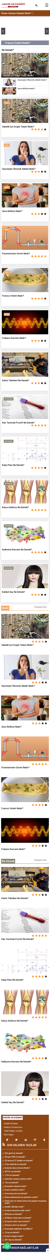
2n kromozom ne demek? (16, 1193)
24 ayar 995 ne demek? (15, 1157)
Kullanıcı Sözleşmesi (13, 1127)
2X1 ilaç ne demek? (13, 1240)
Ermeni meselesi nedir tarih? (17, 1210)
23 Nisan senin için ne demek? (18, 1218)
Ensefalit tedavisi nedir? (16, 1186)
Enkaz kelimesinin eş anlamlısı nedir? (21, 1197)
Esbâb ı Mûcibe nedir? (14, 1207)
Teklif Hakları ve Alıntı (13, 1131)
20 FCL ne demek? (13, 1171)
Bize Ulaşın (9, 1134)
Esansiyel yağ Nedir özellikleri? (19, 1229)
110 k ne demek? (12, 1175)
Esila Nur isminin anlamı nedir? (18, 1179)
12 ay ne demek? (12, 1232)
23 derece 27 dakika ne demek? (19, 1160)
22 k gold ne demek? (14, 1153)
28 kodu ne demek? (13, 1214)
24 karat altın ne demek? (16, 1225)
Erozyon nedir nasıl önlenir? (17, 1221)
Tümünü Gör (40, 607)
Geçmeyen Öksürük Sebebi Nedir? (32, 80)
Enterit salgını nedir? (14, 1236)
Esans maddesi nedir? (15, 1190)
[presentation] (3, 31)
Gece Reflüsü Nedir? (26, 89)
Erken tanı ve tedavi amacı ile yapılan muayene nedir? (25, 1202)
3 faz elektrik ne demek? (16, 1164)
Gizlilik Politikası (11, 1123)
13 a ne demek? (12, 1182)
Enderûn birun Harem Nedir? (17, 1168)
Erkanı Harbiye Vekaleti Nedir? (16, 13)
